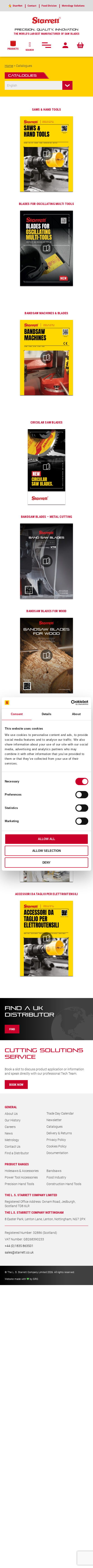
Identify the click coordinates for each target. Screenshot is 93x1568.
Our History (13, 1120)
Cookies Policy (56, 1146)
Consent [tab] (17, 714)
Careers (10, 1127)
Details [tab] (46, 714)
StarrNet (17, 5)
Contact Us (12, 1146)
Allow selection (46, 850)
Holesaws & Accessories (22, 1171)
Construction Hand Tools (63, 1184)
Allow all (46, 839)
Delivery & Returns (59, 1133)
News (9, 1133)
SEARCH (30, 49)
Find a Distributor (17, 1153)
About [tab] (76, 714)
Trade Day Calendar (60, 1113)
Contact (32, 5)
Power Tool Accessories (21, 1177)
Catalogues (54, 1126)
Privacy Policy (56, 1139)
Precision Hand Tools (19, 1184)
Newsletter (54, 1120)
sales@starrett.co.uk (19, 1252)
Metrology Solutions (73, 5)
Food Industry (56, 1177)
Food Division (49, 5)
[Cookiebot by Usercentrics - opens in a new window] (68, 702)
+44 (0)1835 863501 (19, 1246)
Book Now (16, 1084)
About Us (11, 1113)
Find (12, 1029)
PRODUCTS (13, 48)
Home (9, 65)
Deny (46, 862)
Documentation (57, 1153)
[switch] (81, 794)
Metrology (12, 1140)
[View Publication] (46, 154)
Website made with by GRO (21, 1279)
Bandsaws (53, 1171)
